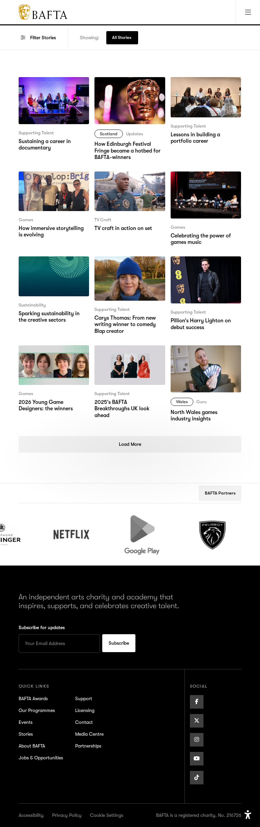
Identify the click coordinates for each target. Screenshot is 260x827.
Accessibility (31, 815)
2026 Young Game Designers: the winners (46, 353)
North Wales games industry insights (204, 353)
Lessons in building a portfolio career (195, 85)
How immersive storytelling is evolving (54, 180)
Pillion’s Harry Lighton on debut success (201, 264)
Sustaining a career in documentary (45, 85)
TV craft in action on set (123, 176)
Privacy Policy (67, 815)
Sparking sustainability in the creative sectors (54, 264)
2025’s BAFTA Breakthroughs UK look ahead (128, 353)
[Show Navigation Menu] (248, 12)
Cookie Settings (106, 815)
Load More (130, 444)
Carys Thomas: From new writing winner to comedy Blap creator (125, 268)
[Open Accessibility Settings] (248, 815)
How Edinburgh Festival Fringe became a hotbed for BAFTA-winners (127, 89)
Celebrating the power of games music (201, 180)
